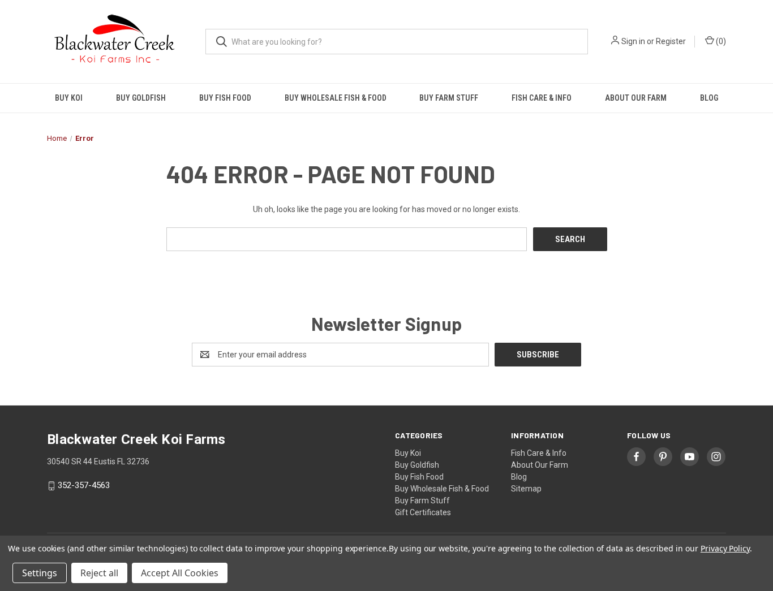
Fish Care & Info (542, 97)
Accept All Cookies (179, 573)
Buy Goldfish (141, 97)
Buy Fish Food (225, 97)
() (720, 41)
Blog (709, 97)
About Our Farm (636, 97)
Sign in (633, 41)
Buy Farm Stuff (448, 97)
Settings (39, 573)
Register (671, 41)
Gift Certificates (423, 512)
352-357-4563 (84, 486)
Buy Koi (69, 97)
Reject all (99, 573)
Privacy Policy (725, 548)
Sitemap (526, 488)
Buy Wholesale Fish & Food (335, 97)
